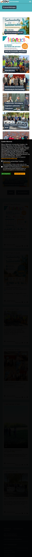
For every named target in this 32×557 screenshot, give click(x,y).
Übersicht (6, 163)
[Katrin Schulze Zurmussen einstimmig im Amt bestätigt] (16, 82)
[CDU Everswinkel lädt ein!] (16, 34)
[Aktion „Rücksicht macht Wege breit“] (16, 121)
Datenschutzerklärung (9, 158)
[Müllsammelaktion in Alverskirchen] (16, 64)
